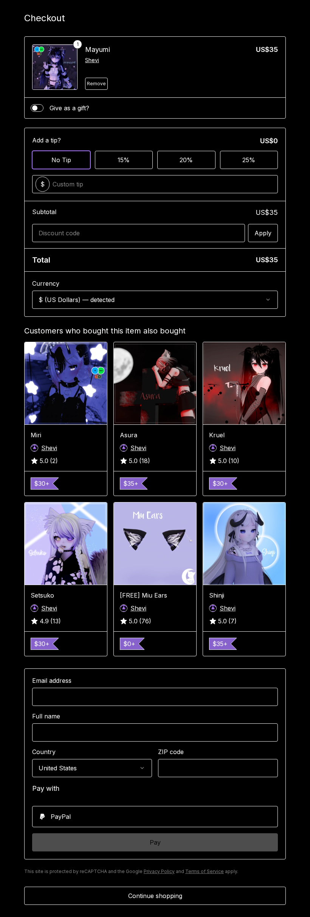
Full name (46, 716)
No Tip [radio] (61, 160)
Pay (155, 842)
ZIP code (171, 752)
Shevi (92, 60)
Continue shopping (155, 896)
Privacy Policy (159, 871)
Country (44, 752)
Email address (51, 680)
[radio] (155, 816)
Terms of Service (204, 871)
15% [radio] (124, 160)
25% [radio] (248, 160)
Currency (45, 283)
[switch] (37, 108)
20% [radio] (186, 160)
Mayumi (97, 49)
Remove (96, 83)
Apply (262, 233)
